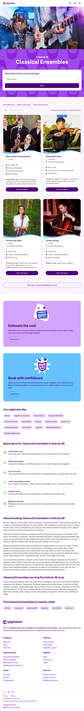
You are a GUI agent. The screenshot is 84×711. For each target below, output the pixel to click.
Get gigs (6, 674)
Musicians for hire (10, 663)
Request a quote (50, 648)
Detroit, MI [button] (43, 57)
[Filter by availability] (18, 110)
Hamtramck (19, 608)
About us (7, 642)
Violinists (39, 427)
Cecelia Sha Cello (14, 240)
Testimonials (8, 680)
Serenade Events (53, 156)
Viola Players (27, 427)
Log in (45, 663)
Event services (49, 674)
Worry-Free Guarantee (17, 385)
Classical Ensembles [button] (42, 62)
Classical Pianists (11, 421)
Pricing (6, 677)
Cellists (7, 416)
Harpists (38, 421)
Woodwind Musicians (12, 433)
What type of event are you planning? (22, 73)
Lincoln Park (56, 608)
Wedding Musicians (54, 427)
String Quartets (51, 421)
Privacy (13, 696)
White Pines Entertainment (18, 156)
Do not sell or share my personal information (19, 701)
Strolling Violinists (11, 427)
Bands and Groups (24, 105)
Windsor (8, 608)
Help (45, 657)
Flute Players (26, 421)
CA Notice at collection (11, 698)
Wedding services (50, 680)
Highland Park (32, 608)
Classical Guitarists (56, 416)
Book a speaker (9, 660)
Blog (5, 645)
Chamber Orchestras (22, 416)
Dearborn (44, 608)
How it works (48, 642)
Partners (6, 648)
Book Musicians (9, 105)
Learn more (14, 394)
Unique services (49, 677)
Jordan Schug (52, 240)
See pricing (14, 339)
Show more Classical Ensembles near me (42, 285)
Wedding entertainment (13, 665)
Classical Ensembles (40, 105)
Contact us (47, 660)
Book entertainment (11, 657)
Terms (5, 696)
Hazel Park (69, 608)
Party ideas (47, 645)
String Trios (65, 421)
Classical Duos (39, 416)
